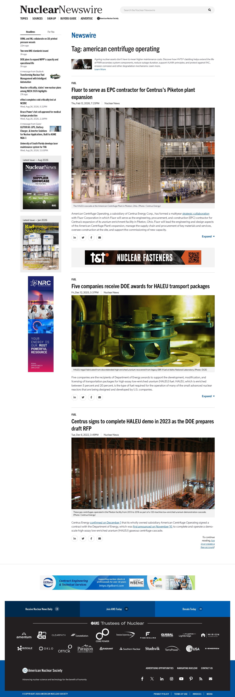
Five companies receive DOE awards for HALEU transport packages (140, 285)
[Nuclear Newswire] (201, 679)
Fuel (73, 83)
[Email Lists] (210, 679)
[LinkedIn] (162, 679)
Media (210, 694)
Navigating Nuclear (187, 668)
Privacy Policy (161, 694)
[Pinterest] (191, 679)
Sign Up (51, 18)
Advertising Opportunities (159, 668)
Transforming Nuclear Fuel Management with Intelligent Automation (33, 78)
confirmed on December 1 (105, 522)
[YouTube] (181, 679)
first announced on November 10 (152, 526)
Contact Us (207, 668)
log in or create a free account (208, 544)
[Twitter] (152, 679)
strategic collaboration (195, 213)
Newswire (83, 34)
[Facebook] (142, 679)
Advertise (87, 18)
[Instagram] (171, 679)
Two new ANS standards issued (34, 50)
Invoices (197, 694)
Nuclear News (112, 103)
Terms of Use (181, 694)
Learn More (100, 69)
